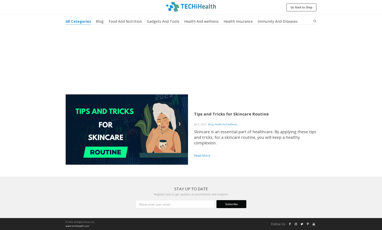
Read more (202, 155)
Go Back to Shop (301, 7)
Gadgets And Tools (163, 21)
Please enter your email (154, 204)
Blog (100, 21)
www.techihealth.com (77, 225)
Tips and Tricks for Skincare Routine (231, 114)
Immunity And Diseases (278, 21)
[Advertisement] (191, 64)
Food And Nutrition (125, 21)
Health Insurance (238, 21)
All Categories (78, 21)
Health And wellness (201, 21)
